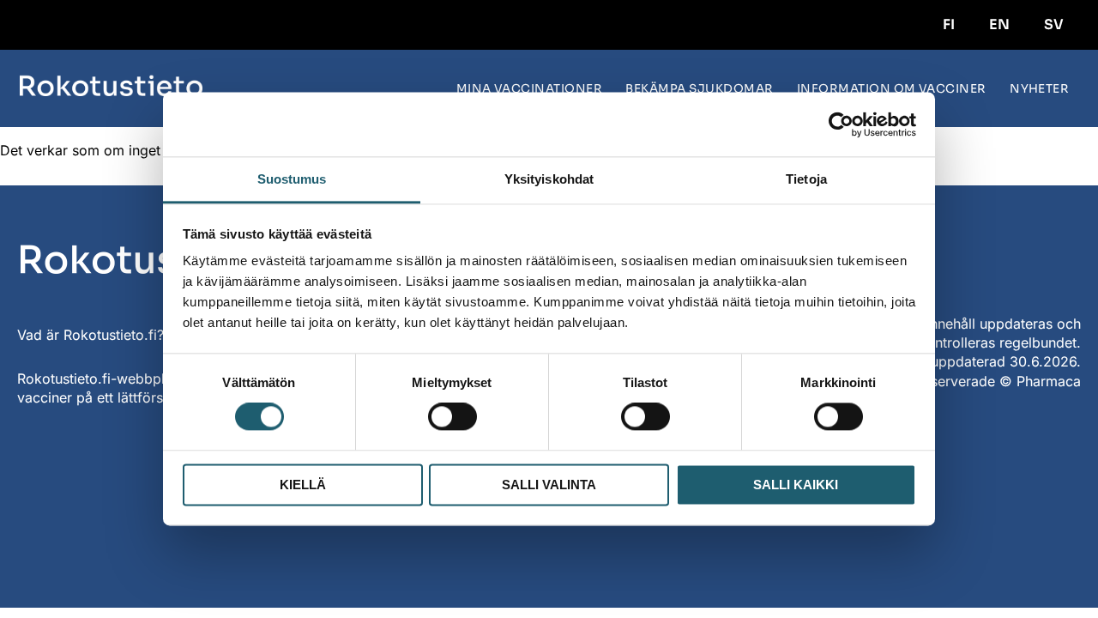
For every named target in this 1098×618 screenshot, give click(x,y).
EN (999, 24)
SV (1054, 24)
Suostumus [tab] (292, 179)
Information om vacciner (891, 89)
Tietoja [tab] (806, 179)
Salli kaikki (795, 484)
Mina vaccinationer (529, 89)
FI (949, 24)
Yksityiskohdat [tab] (549, 179)
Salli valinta (549, 484)
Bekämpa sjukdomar (699, 89)
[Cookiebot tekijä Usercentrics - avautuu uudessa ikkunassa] (841, 124)
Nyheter (1039, 89)
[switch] (452, 417)
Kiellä (303, 484)
